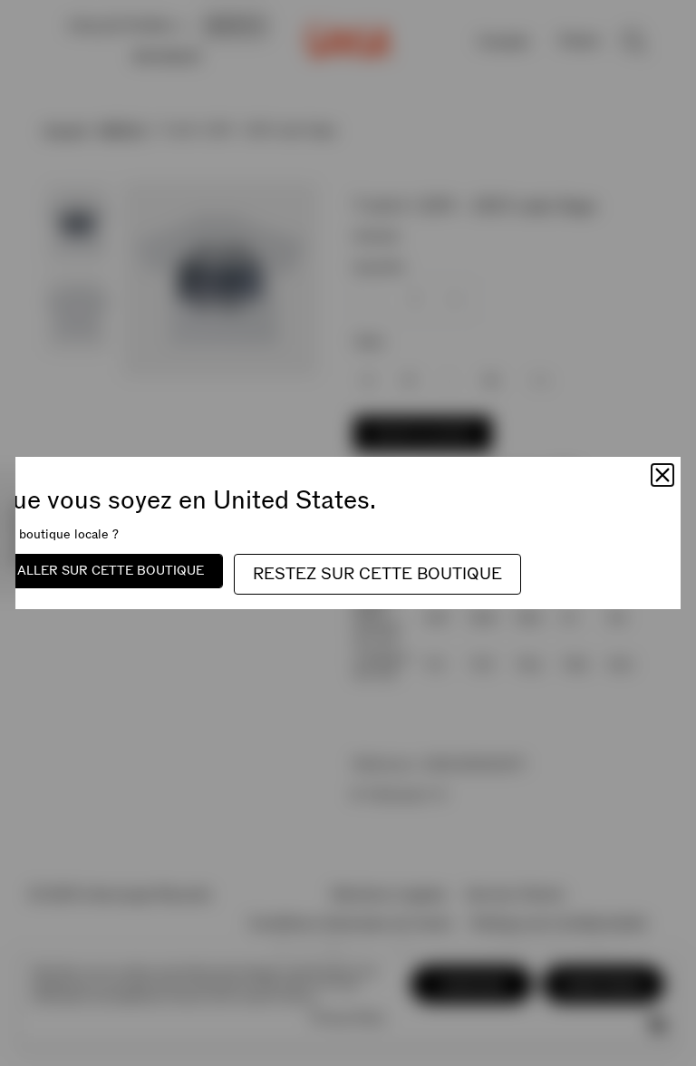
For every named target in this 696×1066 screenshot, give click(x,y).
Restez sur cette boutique (377, 574)
